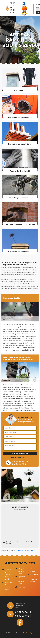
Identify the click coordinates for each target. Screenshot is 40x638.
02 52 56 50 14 (12, 5)
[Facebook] (20, 622)
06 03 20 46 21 (12, 12)
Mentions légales (28, 633)
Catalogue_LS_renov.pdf (25, 550)
